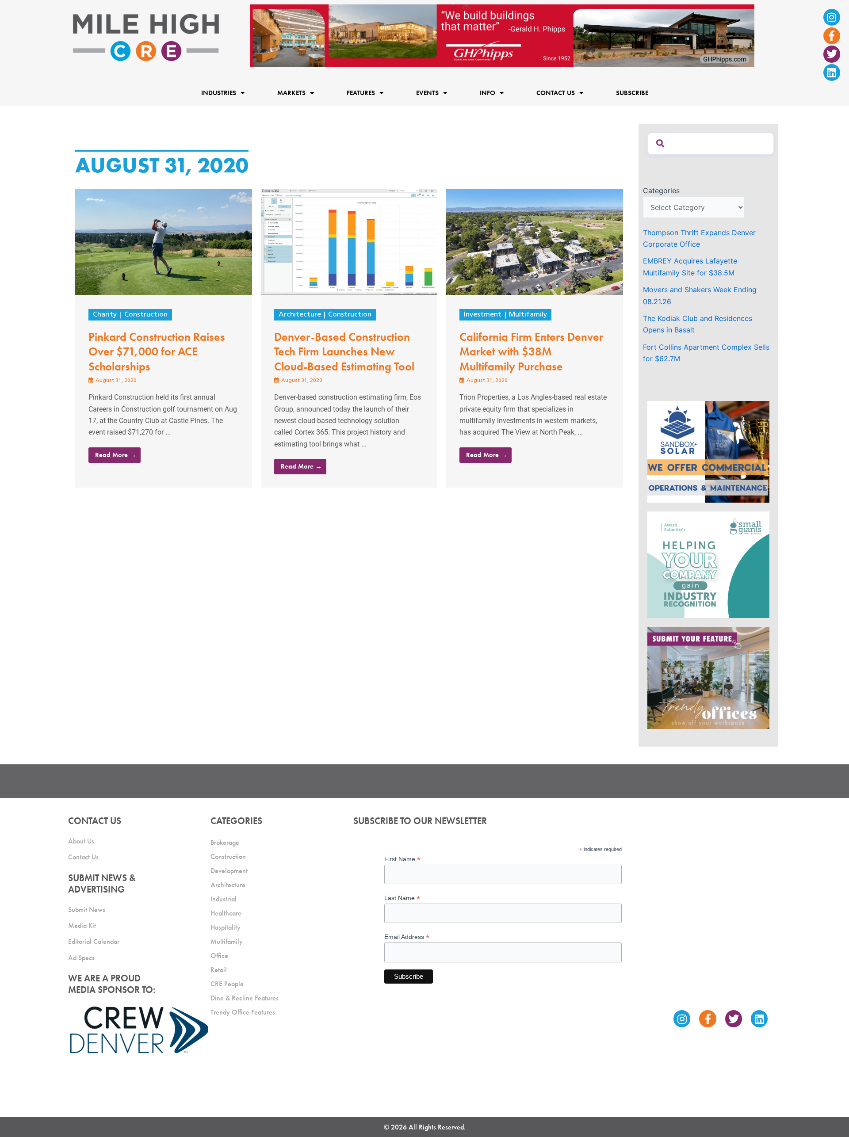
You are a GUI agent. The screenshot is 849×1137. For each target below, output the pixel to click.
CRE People (227, 983)
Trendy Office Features (242, 1012)
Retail (218, 969)
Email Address (406, 937)
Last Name (402, 898)
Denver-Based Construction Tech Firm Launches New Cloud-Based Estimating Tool (344, 351)
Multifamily (528, 314)
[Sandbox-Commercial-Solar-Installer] (708, 450)
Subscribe (632, 92)
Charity (105, 314)
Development (229, 870)
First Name (402, 859)
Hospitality (225, 927)
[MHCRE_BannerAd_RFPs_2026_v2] (502, 35)
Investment (482, 314)
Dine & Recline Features (244, 998)
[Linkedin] (831, 72)
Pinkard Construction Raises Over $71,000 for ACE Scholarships (156, 351)
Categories (661, 190)
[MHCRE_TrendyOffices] (708, 677)
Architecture (300, 314)
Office (219, 955)
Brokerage (224, 842)
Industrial (223, 899)
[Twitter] (831, 54)
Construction (146, 314)
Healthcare (225, 913)
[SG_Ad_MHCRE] (708, 564)
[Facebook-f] (831, 35)
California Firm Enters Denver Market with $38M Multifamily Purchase (531, 351)
